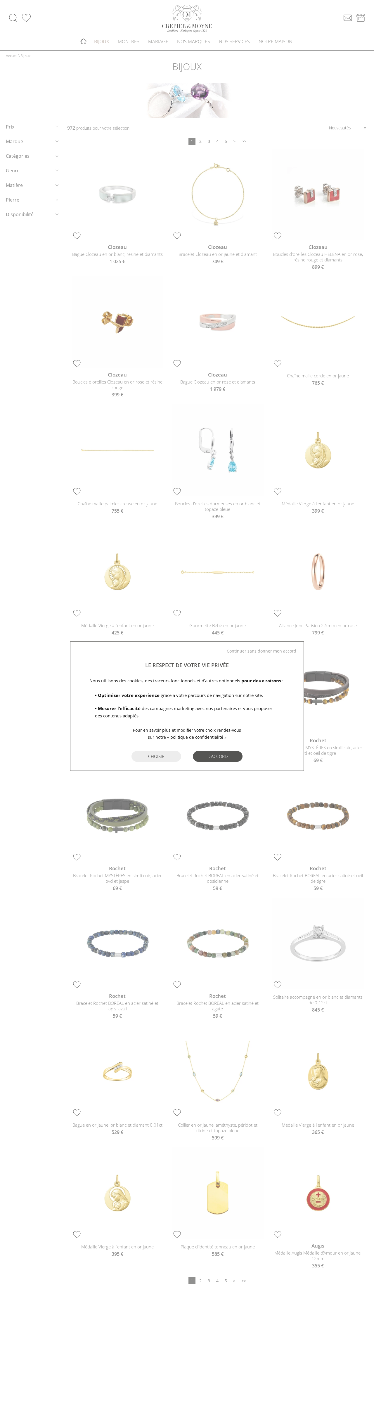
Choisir (156, 756)
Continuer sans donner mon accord (261, 651)
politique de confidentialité (196, 737)
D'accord (217, 756)
